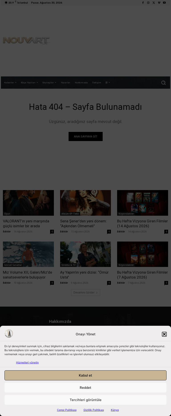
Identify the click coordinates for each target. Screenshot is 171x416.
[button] (164, 334)
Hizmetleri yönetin (27, 362)
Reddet (85, 387)
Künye (115, 410)
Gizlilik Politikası (93, 410)
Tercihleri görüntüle (86, 400)
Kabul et (85, 375)
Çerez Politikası (67, 410)
